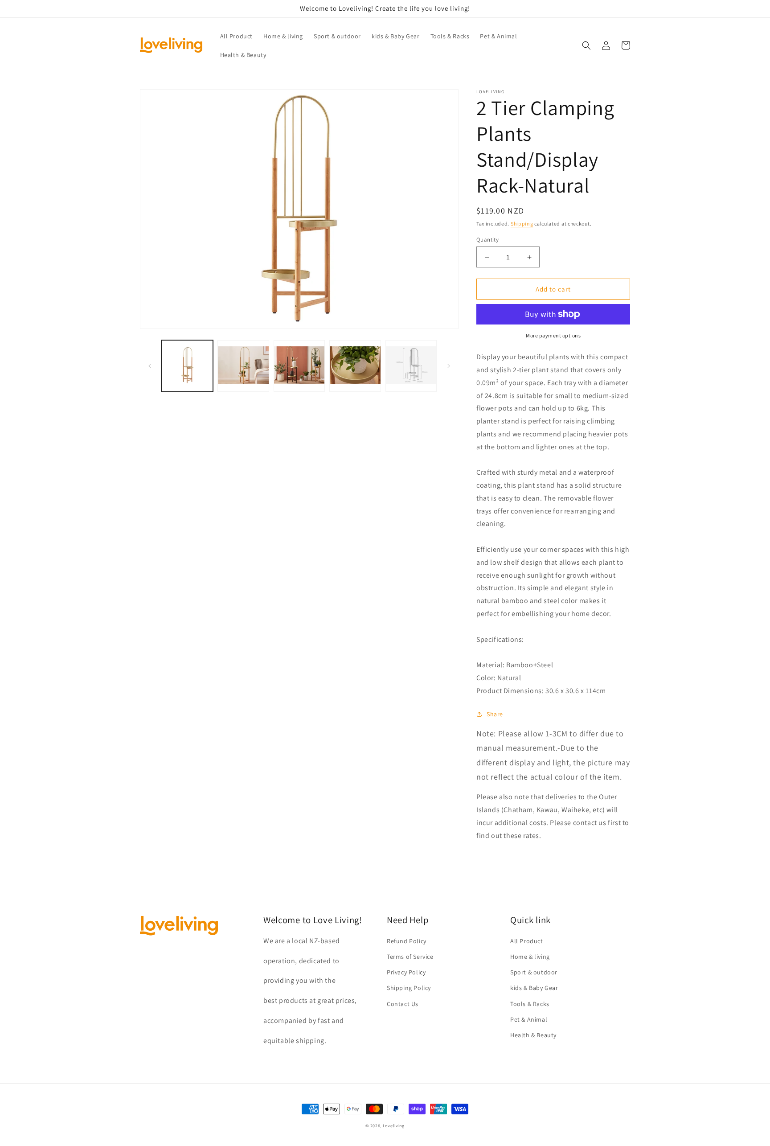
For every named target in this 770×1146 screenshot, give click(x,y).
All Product (526, 941)
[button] (586, 45)
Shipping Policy (409, 988)
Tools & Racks (529, 1004)
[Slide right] (449, 366)
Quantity (487, 239)
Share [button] (495, 714)
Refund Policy (406, 941)
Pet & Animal (528, 1019)
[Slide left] (150, 366)
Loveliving (394, 1126)
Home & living (530, 957)
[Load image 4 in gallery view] (355, 365)
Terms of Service (410, 957)
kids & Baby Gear (534, 988)
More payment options (553, 335)
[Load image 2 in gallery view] (243, 365)
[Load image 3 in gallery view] (299, 365)
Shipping (522, 223)
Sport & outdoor (533, 972)
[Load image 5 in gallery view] (411, 365)
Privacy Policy (406, 972)
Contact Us (402, 1004)
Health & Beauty (533, 1035)
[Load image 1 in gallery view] (187, 365)
